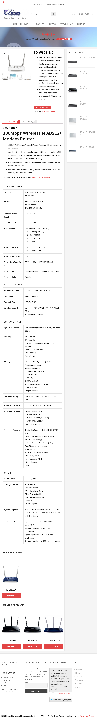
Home (14, 24)
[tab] (11, 122)
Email (27, 682)
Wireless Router (47, 39)
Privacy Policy (66, 24)
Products (24, 24)
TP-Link (34, 39)
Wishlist (78, 669)
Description (10, 122)
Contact (81, 24)
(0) (81, 14)
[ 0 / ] (91, 14)
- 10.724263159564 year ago (59, 693)
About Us (52, 24)
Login (74, 14)
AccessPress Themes (87, 716)
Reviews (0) (28, 122)
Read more (11, 595)
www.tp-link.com (41, 177)
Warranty (39, 24)
